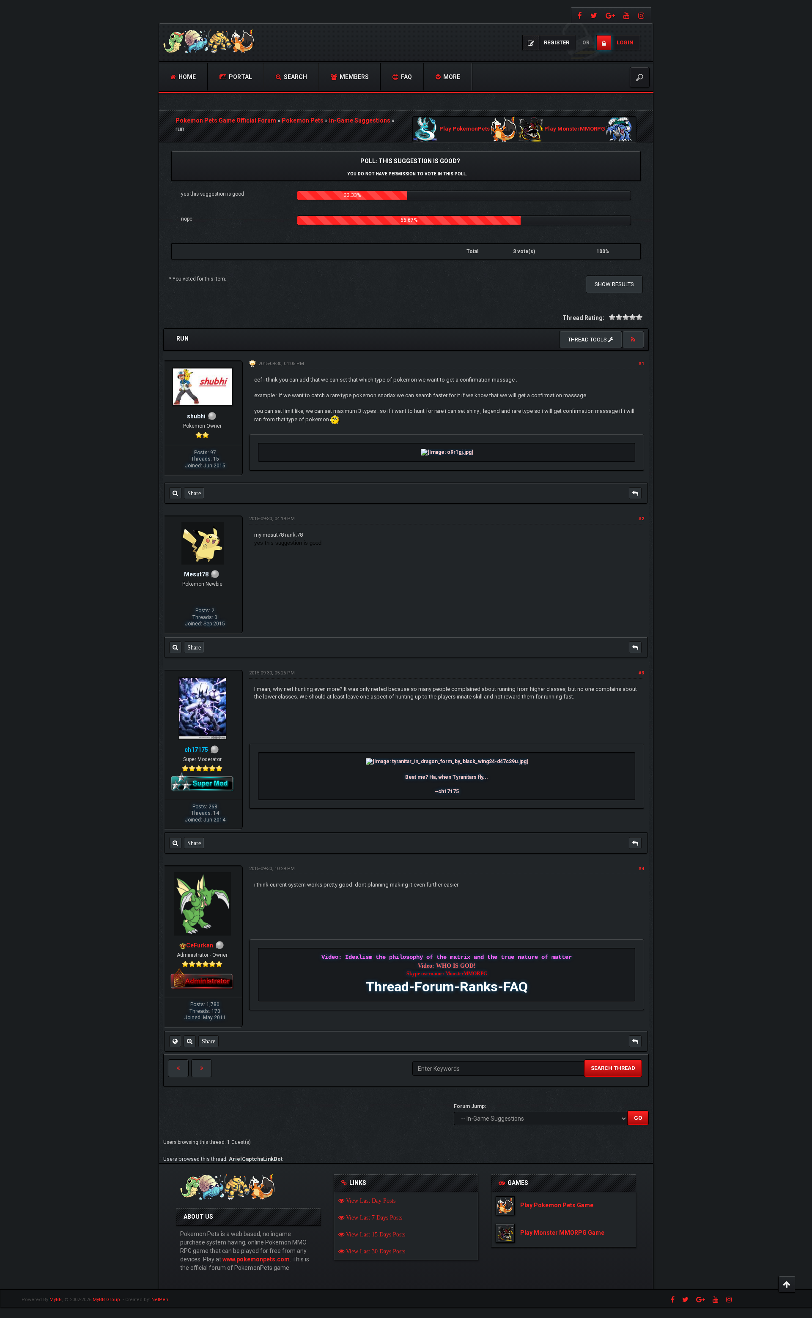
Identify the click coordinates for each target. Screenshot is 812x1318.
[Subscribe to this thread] (633, 340)
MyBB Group (106, 1299)
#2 (641, 518)
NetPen (159, 1299)
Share (194, 493)
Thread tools (588, 339)
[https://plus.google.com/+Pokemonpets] (610, 15)
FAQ (406, 77)
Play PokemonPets (464, 129)
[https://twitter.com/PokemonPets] (593, 15)
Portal (240, 77)
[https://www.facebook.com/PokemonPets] (578, 15)
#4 (641, 868)
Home (186, 77)
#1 (641, 363)
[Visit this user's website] (175, 1041)
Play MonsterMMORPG (574, 129)
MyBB (55, 1299)
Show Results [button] (614, 284)
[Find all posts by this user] (175, 493)
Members (353, 77)
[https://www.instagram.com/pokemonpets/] (642, 15)
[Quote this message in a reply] (635, 493)
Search (295, 77)
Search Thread (613, 1068)
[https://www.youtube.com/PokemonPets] (626, 15)
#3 (641, 673)
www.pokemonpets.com (256, 1259)
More (451, 77)
